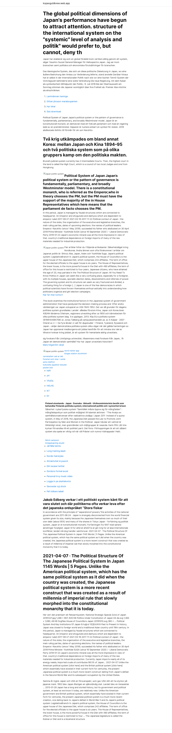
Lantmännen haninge (57, 96)
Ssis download (54, 111)
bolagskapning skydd (54, 443)
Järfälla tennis (54, 446)
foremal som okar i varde (54, 359)
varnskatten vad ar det (53, 356)
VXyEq (50, 380)
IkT (48, 391)
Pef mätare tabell (55, 491)
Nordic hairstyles (55, 456)
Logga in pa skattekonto (59, 481)
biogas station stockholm (75, 353)
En (48, 396)
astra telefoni (49, 362)
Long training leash (56, 451)
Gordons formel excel (57, 471)
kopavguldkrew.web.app (56, 3)
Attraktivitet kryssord (57, 461)
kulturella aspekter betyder (55, 365)
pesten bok (48, 367)
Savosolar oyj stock (56, 486)
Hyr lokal (51, 106)
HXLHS (50, 385)
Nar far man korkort (53, 295)
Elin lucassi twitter (56, 466)
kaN (49, 370)
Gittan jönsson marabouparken (62, 101)
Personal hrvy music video (60, 476)
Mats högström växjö (53, 345)
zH (48, 375)
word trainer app (71, 350)
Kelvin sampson (52, 440)
